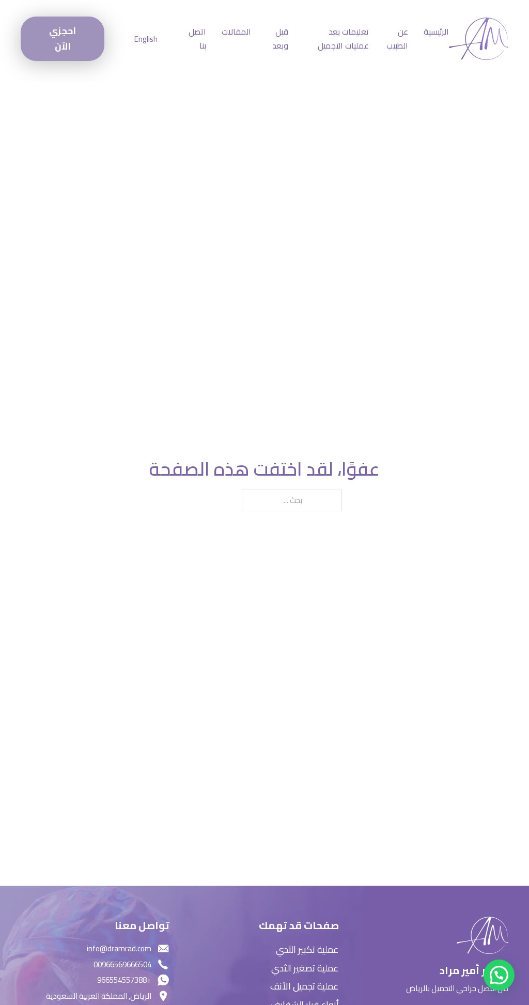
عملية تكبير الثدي (307, 950)
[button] (499, 975)
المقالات (236, 32)
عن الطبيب (397, 39)
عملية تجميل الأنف (304, 987)
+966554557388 (124, 979)
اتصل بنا (197, 39)
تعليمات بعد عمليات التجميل (343, 39)
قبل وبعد (280, 39)
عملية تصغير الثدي (305, 969)
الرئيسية (436, 32)
